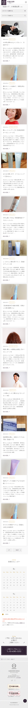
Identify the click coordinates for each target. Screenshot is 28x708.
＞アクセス (18, 677)
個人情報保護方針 (14, 702)
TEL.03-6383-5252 (11, 677)
